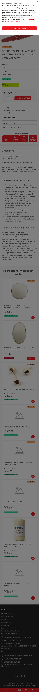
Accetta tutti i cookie (19, 28)
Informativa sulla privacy (13, 21)
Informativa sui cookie (27, 19)
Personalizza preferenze (19, 32)
